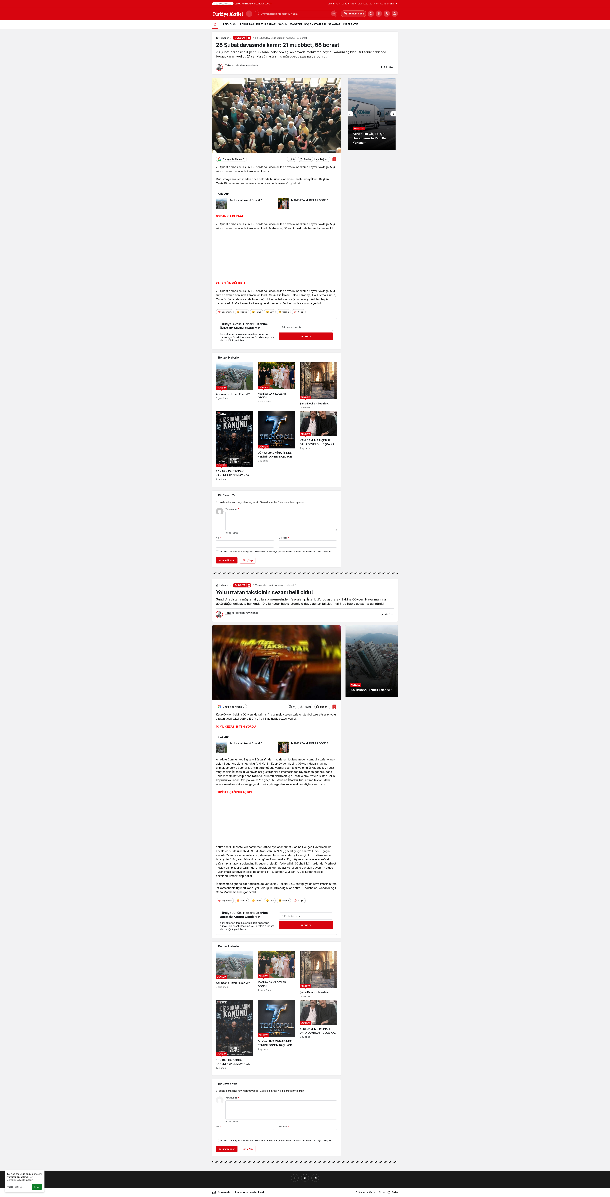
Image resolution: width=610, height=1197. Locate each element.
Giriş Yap (248, 560)
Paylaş (395, 1192)
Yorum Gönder (227, 560)
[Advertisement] (276, 256)
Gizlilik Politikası (14, 1187)
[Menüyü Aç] (249, 13)
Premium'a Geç (356, 13)
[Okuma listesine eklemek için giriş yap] (334, 159)
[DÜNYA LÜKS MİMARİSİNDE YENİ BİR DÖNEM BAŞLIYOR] (276, 446)
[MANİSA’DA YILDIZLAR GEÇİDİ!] (307, 203)
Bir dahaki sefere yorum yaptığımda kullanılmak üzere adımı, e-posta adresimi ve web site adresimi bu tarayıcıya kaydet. (276, 551)
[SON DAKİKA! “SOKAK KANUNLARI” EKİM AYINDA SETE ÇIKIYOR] (234, 446)
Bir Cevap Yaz (227, 495)
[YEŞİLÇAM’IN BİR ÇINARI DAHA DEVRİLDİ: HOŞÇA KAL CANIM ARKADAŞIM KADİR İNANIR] (318, 446)
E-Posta (284, 537)
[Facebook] (295, 1178)
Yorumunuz (232, 509)
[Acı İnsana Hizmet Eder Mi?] (245, 203)
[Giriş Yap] (387, 13)
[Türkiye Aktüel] (227, 13)
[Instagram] (315, 1178)
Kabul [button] (36, 1187)
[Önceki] (350, 113)
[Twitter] (305, 1178)
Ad (218, 537)
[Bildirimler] (395, 13)
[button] (379, 13)
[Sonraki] (393, 113)
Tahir (228, 65)
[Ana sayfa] (215, 24)
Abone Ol (306, 336)
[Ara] (371, 13)
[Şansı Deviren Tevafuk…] (318, 385)
